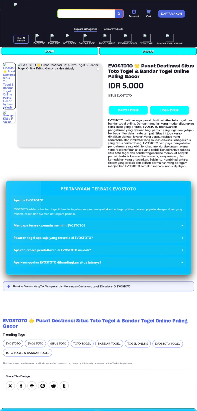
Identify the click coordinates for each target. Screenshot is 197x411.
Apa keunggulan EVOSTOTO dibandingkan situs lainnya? (57, 262)
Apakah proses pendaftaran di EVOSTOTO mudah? (52, 250)
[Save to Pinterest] (42, 385)
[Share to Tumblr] (64, 385)
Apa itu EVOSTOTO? (28, 200)
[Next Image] (98, 105)
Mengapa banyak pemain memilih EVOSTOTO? (49, 225)
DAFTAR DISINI (128, 110)
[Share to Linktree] (32, 385)
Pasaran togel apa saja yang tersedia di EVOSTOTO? (53, 238)
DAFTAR (147, 51)
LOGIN (48, 51)
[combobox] (85, 13)
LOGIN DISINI (169, 110)
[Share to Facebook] (21, 385)
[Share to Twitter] (10, 385)
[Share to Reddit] (53, 385)
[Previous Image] (20, 105)
